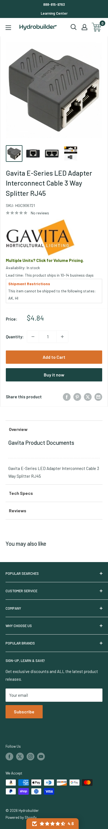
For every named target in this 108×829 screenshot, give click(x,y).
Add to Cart (54, 357)
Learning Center (54, 13)
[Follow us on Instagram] (30, 756)
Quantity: (15, 336)
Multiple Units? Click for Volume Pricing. (45, 260)
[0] (96, 27)
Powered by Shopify (21, 817)
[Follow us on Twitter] (20, 756)
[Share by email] (98, 397)
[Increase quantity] (62, 336)
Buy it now (54, 374)
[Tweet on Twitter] (88, 397)
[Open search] (74, 27)
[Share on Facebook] (67, 397)
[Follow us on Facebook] (9, 756)
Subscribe (24, 711)
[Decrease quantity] (33, 336)
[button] (52, 823)
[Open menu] (8, 27)
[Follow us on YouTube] (41, 756)
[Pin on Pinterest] (77, 397)
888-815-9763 (54, 4)
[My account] (84, 27)
